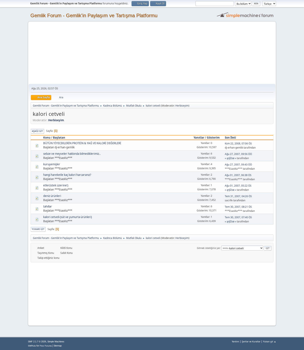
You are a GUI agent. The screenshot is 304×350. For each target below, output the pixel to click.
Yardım (235, 341)
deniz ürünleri (52, 196)
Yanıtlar (199, 137)
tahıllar (47, 206)
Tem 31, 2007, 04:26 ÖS (238, 196)
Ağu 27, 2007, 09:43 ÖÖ (238, 164)
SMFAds (32, 346)
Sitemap (58, 345)
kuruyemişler (51, 164)
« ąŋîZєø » (230, 158)
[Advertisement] (152, 53)
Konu (46, 137)
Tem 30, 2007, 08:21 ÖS (238, 207)
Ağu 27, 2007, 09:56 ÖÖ (238, 154)
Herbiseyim (182, 105)
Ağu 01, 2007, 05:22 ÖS (238, 185)
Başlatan (59, 137)
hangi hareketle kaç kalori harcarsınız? (67, 175)
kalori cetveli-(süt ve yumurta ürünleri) (67, 217)
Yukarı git (38, 229)
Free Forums (46, 346)
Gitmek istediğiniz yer (208, 247)
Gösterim (213, 137)
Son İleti (230, 137)
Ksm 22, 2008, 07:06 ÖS (238, 143)
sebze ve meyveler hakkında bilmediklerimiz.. (72, 154)
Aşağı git (37, 131)
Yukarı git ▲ (269, 341)
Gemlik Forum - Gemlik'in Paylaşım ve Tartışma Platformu (93, 15)
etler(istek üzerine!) (55, 185)
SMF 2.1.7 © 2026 (37, 341)
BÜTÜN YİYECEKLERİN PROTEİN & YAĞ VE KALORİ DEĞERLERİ (82, 143)
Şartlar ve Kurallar (251, 341)
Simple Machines (55, 341)
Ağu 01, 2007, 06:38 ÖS (238, 175)
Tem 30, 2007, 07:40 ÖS (238, 217)
